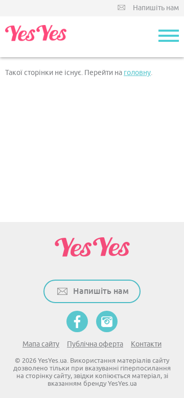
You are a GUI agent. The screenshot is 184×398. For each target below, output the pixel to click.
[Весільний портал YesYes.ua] (35, 36)
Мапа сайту (40, 344)
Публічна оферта (95, 344)
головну (137, 72)
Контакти (146, 344)
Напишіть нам (156, 8)
